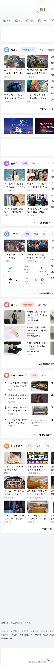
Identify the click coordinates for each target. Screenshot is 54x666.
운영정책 (14, 635)
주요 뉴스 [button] (26, 49)
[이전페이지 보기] (5, 275)
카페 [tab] (34, 375)
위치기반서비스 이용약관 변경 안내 (23, 623)
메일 (32, 21)
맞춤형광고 (15, 631)
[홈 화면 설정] (48, 660)
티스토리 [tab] (44, 375)
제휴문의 (34, 631)
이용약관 (4, 635)
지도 (9, 21)
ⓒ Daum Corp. (7, 638)
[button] (11, 49)
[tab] (28, 49)
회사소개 (4, 631)
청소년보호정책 (26, 635)
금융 (20, 21)
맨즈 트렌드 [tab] (43, 304)
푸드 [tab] (38, 446)
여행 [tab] (47, 446)
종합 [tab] (25, 163)
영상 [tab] (36, 234)
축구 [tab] (45, 234)
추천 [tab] (41, 49)
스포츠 (45, 21)
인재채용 (43, 631)
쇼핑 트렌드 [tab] (28, 304)
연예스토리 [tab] (36, 163)
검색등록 (25, 631)
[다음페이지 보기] (48, 275)
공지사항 (4, 623)
